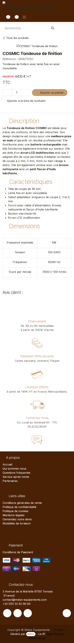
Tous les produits (17, 38)
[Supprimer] (7, 92)
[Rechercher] (52, 28)
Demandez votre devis (17, 519)
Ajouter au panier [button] (51, 92)
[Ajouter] (26, 92)
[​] (7, 613)
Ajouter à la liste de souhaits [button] (26, 101)
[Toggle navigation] (24, 17)
